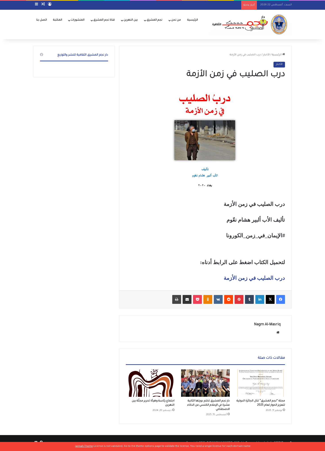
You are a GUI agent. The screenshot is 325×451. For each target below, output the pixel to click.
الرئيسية (192, 20)
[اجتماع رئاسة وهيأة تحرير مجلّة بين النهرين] (150, 383)
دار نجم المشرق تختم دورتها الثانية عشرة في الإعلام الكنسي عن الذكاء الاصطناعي (208, 405)
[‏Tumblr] (249, 299)
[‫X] (270, 299)
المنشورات (77, 20)
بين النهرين (131, 20)
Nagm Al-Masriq (267, 325)
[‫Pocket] (197, 299)
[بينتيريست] (239, 299)
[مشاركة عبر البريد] (187, 299)
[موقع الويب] (278, 332)
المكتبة (57, 20)
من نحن (176, 20)
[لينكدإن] (259, 299)
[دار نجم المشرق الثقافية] (248, 24)
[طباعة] (176, 299)
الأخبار (266, 55)
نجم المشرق (154, 20)
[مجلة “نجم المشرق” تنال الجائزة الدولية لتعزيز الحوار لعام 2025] (260, 383)
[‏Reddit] (228, 299)
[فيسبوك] (280, 299)
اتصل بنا (41, 20)
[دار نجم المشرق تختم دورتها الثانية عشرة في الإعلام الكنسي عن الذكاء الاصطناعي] (205, 383)
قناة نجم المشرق (104, 20)
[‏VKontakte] (218, 299)
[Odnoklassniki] (207, 299)
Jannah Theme (84, 446)
